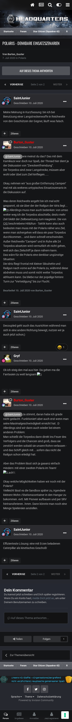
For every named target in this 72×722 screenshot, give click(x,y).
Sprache (15, 696)
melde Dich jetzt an (43, 598)
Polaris (22, 57)
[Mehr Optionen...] (65, 101)
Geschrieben (28, 103)
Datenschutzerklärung (49, 696)
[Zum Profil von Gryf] (7, 358)
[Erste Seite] (5, 85)
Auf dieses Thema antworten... (29, 618)
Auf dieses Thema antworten (36, 71)
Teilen (19, 638)
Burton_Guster (16, 54)
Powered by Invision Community (36, 700)
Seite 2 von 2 (38, 84)
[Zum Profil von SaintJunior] (7, 101)
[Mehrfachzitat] (5, 133)
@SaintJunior (12, 156)
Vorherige (16, 84)
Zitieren (15, 133)
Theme (29, 696)
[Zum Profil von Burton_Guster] (7, 145)
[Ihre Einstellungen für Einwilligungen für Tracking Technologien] (65, 715)
